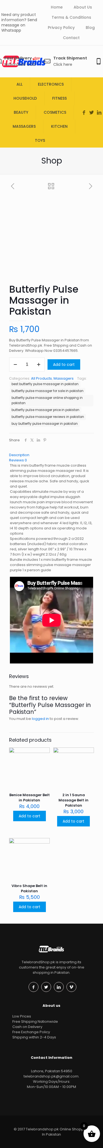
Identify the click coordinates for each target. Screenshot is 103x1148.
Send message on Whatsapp (19, 25)
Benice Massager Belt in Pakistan (29, 797)
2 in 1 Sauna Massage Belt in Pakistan (73, 800)
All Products (41, 378)
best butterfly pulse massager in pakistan (45, 384)
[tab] (51, 455)
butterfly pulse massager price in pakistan (45, 410)
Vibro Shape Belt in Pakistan (29, 888)
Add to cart (64, 364)
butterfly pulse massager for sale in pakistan (47, 391)
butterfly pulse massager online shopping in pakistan (47, 400)
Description (19, 455)
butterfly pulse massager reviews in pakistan (48, 417)
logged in (40, 718)
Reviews (18, 460)
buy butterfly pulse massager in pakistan (45, 423)
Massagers (64, 378)
